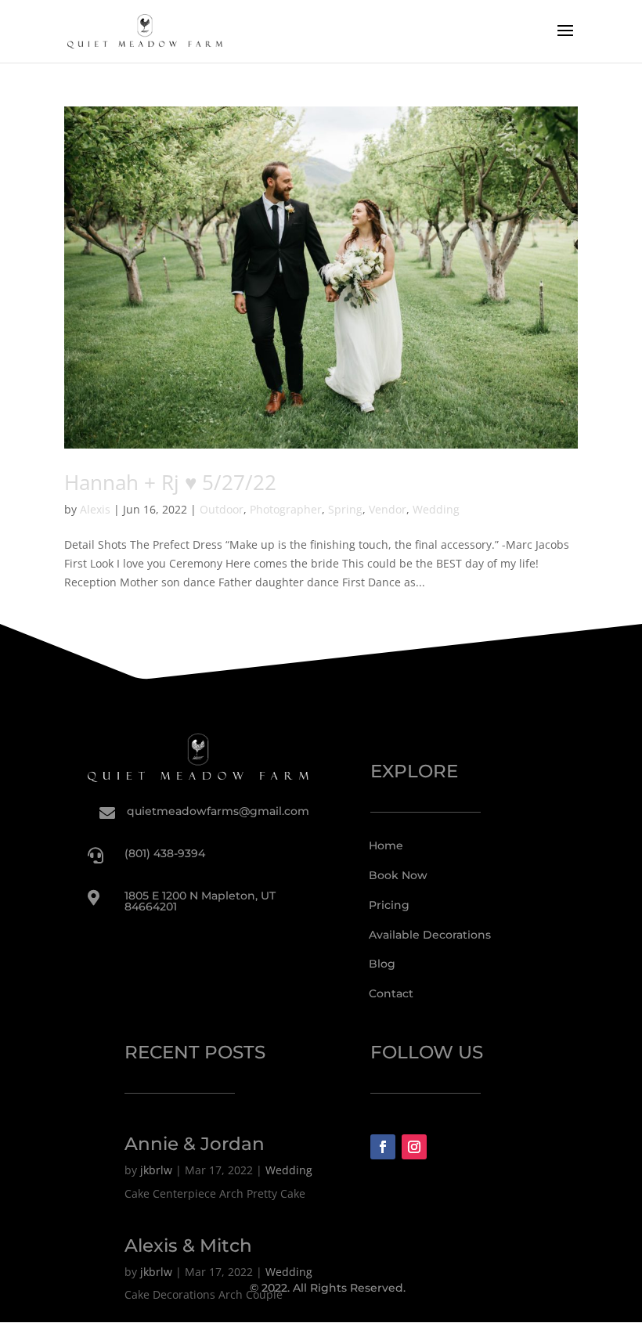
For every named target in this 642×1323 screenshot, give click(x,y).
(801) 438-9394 (164, 853)
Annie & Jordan (194, 1144)
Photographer (286, 509)
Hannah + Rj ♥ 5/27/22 (170, 482)
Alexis (95, 509)
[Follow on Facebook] (382, 1146)
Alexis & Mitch (188, 1245)
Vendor (387, 509)
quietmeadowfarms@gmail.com (218, 811)
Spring (345, 509)
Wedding (436, 509)
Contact (391, 993)
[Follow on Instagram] (414, 1146)
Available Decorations (430, 935)
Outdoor (221, 509)
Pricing (389, 905)
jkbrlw (156, 1170)
